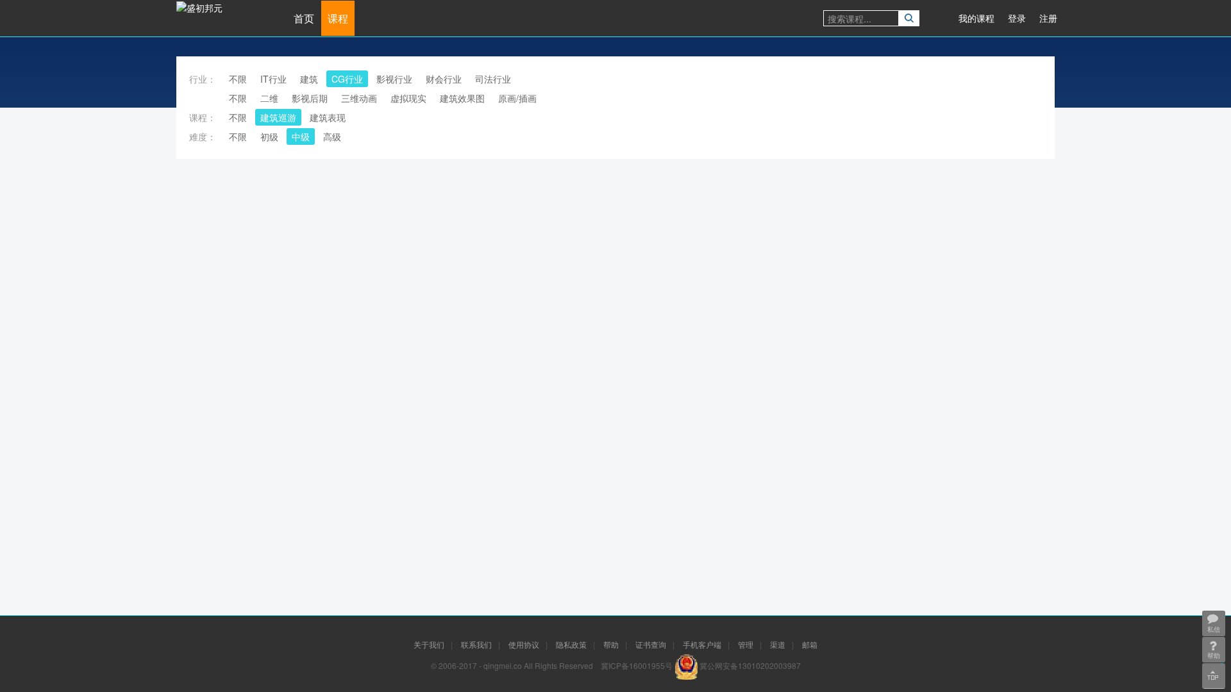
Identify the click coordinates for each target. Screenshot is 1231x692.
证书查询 (650, 644)
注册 (1048, 18)
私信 (1213, 629)
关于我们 (429, 644)
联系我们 (476, 644)
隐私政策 (571, 644)
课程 (338, 18)
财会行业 (444, 78)
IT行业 (273, 78)
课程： (202, 117)
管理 (745, 644)
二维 (269, 98)
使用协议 (523, 644)
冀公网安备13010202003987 (750, 665)
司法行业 (493, 78)
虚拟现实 (408, 98)
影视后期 (310, 98)
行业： (202, 78)
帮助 (611, 644)
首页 (304, 18)
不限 (238, 78)
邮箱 (809, 644)
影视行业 (394, 78)
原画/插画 (517, 98)
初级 (269, 136)
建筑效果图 (462, 98)
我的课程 (976, 18)
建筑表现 (328, 117)
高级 (332, 136)
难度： (202, 136)
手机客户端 (702, 644)
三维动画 (359, 98)
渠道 (777, 644)
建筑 (309, 78)
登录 (1017, 18)
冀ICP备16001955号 (637, 665)
